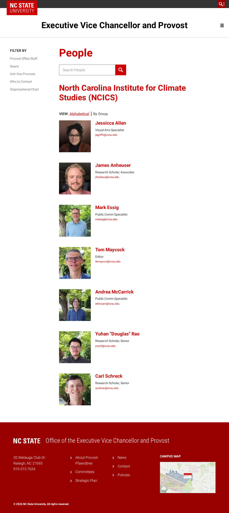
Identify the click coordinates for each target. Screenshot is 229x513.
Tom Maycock (110, 249)
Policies (124, 475)
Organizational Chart (24, 89)
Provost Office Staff (23, 58)
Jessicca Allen (110, 123)
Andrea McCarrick (114, 292)
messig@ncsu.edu (106, 219)
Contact (124, 466)
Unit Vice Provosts (22, 74)
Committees (84, 472)
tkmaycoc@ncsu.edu (108, 261)
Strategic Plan (86, 480)
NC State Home (23, 4)
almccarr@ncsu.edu (107, 303)
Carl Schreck (108, 376)
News (122, 457)
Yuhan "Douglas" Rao (117, 334)
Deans (14, 66)
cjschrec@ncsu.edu (107, 388)
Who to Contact (21, 81)
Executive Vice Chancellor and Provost (114, 25)
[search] (222, 4)
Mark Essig (107, 207)
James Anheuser (113, 165)
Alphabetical (79, 114)
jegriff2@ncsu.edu (106, 134)
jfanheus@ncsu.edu (107, 177)
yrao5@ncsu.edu (105, 346)
